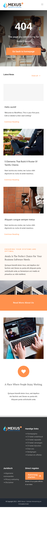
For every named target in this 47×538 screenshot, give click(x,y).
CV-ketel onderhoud (35, 436)
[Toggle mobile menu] (42, 4)
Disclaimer (9, 482)
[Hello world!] (23, 92)
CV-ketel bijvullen (34, 445)
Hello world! (10, 107)
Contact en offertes (34, 455)
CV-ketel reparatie (34, 439)
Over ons (30, 449)
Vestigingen (31, 452)
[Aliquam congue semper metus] (23, 200)
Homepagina (32, 433)
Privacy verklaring (12, 479)
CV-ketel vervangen (34, 443)
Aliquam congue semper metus (20, 219)
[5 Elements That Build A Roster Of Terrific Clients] (23, 142)
